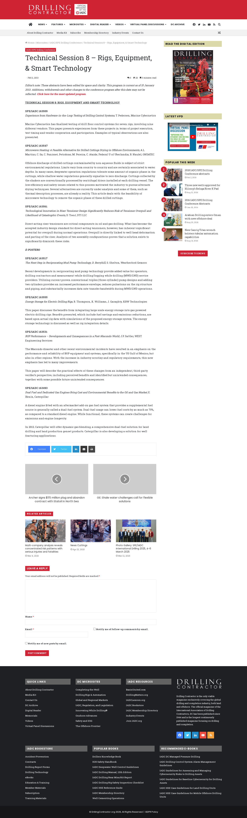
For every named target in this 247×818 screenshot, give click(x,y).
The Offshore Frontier (88, 726)
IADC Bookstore (135, 705)
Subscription (32, 793)
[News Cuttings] (91, 530)
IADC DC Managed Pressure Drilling (180, 756)
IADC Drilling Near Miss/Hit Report (112, 777)
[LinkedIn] (76, 449)
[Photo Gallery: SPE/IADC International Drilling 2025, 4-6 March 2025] (136, 530)
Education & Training (37, 782)
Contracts (30, 761)
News (41, 24)
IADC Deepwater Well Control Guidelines (115, 767)
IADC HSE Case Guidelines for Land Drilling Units (188, 787)
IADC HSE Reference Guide (107, 787)
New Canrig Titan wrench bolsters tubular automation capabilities (201, 233)
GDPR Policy (151, 811)
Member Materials (35, 787)
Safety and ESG (84, 720)
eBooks (29, 777)
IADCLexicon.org (135, 700)
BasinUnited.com (136, 689)
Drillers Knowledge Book (106, 756)
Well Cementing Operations (108, 798)
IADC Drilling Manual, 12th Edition (112, 772)
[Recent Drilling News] (193, 103)
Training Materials (35, 798)
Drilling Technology (36, 772)
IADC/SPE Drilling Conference (66, 42)
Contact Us (137, 32)
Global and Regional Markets (92, 700)
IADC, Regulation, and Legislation (94, 705)
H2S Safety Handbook (104, 761)
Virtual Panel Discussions (147, 24)
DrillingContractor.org (103, 811)
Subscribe (75, 32)
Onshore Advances (86, 715)
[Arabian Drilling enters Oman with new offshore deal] (173, 219)
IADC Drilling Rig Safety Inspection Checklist (118, 782)
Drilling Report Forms (37, 767)
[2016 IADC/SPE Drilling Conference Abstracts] (173, 205)
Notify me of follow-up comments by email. (122, 629)
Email (29, 629)
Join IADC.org (134, 720)
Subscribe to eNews (192, 253)
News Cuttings (79, 545)
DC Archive (177, 24)
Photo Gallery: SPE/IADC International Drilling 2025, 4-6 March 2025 (133, 548)
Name (29, 616)
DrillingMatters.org (137, 694)
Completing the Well (87, 689)
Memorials (31, 715)
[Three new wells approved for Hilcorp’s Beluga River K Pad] (173, 190)
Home (30, 42)
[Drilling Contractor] (56, 9)
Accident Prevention (37, 756)
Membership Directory (96, 32)
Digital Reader (99, 24)
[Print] (91, 449)
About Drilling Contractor (40, 32)
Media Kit (62, 32)
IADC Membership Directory (142, 710)
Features (57, 24)
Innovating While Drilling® (91, 710)
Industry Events (120, 32)
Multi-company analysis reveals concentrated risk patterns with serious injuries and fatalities (44, 548)
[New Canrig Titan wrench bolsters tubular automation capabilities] (173, 234)
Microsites (42, 42)
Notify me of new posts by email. (47, 643)
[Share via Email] (83, 449)
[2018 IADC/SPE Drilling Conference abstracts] (173, 175)
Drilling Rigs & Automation (91, 694)
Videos (119, 24)
